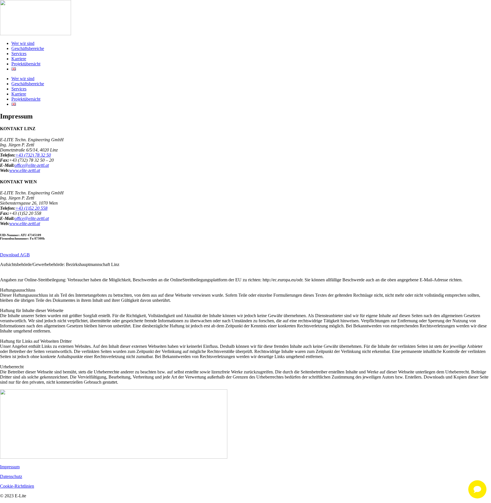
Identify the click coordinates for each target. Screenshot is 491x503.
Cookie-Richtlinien (17, 486)
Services (18, 53)
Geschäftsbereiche (27, 48)
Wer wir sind (22, 43)
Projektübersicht (25, 63)
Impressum (10, 466)
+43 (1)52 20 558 (31, 208)
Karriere (18, 58)
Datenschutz (11, 476)
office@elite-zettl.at (31, 165)
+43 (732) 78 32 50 (33, 155)
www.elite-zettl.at (24, 170)
